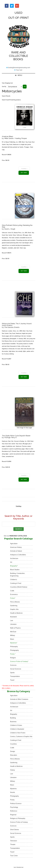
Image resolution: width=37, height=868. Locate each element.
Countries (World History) (18, 587)
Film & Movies (15, 602)
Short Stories (14, 829)
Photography (14, 650)
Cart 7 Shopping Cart (18, 867)
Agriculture (13, 543)
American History (16, 547)
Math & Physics (15, 628)
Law (11, 620)
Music (12, 639)
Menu (20, 75)
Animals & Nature (16, 551)
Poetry (12, 800)
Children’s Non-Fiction (17, 733)
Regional (13, 814)
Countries (13, 744)
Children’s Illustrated (17, 729)
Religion (13, 658)
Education (13, 755)
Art (11, 562)
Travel (12, 680)
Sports (12, 672)
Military (12, 635)
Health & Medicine (16, 613)
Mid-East (13, 631)
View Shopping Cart (7, 83)
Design (12, 751)
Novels (12, 792)
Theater (12, 844)
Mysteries (13, 788)
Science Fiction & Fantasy (19, 822)
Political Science (15, 803)
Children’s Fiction (16, 725)
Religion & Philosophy (17, 818)
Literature (13, 624)
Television (13, 841)
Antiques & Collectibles (18, 555)
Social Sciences (15, 669)
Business (13, 721)
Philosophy (14, 646)
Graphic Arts (14, 609)
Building (13, 718)
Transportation (15, 676)
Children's (13, 579)
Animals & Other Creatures (19, 699)
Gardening (13, 605)
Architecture (14, 558)
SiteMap (18, 506)
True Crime (14, 855)
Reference (13, 811)
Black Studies (14, 569)
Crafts (12, 591)
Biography (13, 714)
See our (15, 536)
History (12, 770)
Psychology (14, 807)
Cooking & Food (15, 583)
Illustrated (13, 617)
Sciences (13, 665)
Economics (14, 594)
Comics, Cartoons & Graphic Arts (21, 736)
